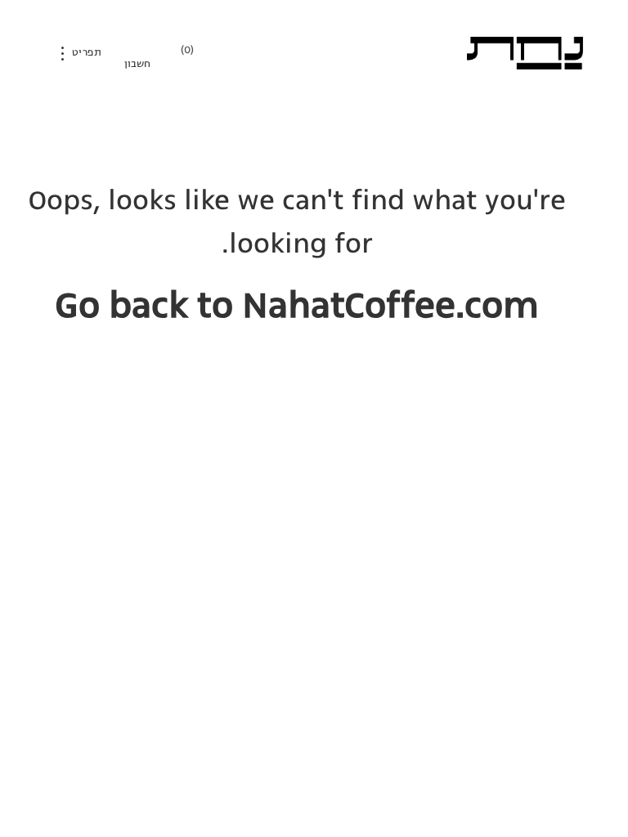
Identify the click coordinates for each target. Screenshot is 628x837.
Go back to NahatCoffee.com (297, 305)
